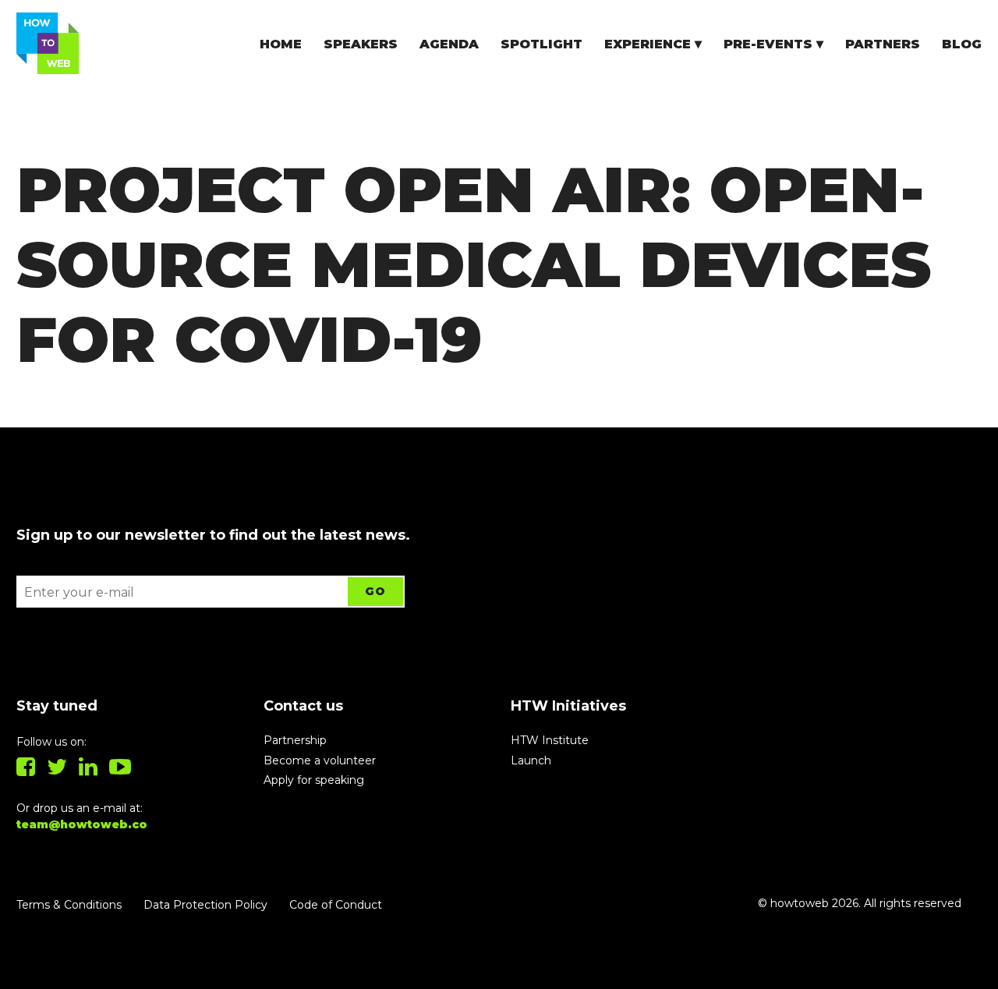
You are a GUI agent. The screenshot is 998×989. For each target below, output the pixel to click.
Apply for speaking (314, 780)
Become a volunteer (320, 760)
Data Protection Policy (205, 905)
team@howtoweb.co (81, 824)
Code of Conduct (335, 905)
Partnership (295, 740)
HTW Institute (550, 740)
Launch (531, 760)
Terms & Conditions (69, 905)
